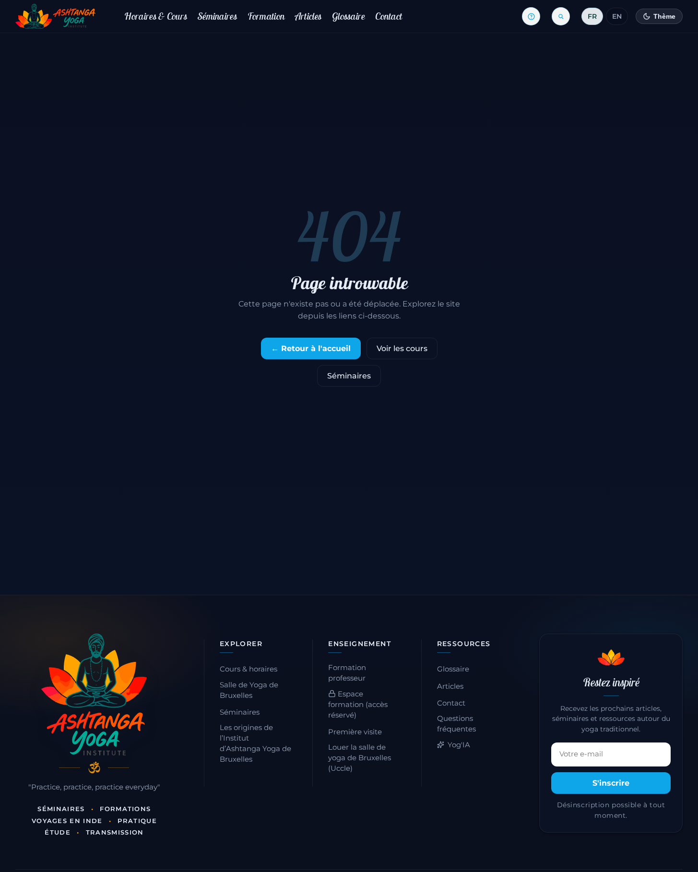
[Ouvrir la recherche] (561, 16)
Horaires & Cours (155, 16)
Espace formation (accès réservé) (358, 704)
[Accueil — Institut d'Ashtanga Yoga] (94, 694)
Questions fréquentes (456, 723)
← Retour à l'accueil (311, 348)
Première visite (355, 732)
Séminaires (217, 16)
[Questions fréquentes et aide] (531, 16)
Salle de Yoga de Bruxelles (249, 690)
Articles (308, 16)
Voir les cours (402, 348)
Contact (388, 16)
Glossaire (348, 16)
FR (592, 16)
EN (617, 16)
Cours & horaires (248, 669)
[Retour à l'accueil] (55, 16)
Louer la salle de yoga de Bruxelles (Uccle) (359, 758)
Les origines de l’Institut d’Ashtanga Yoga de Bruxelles (255, 743)
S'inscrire (610, 783)
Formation (266, 16)
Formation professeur (347, 673)
